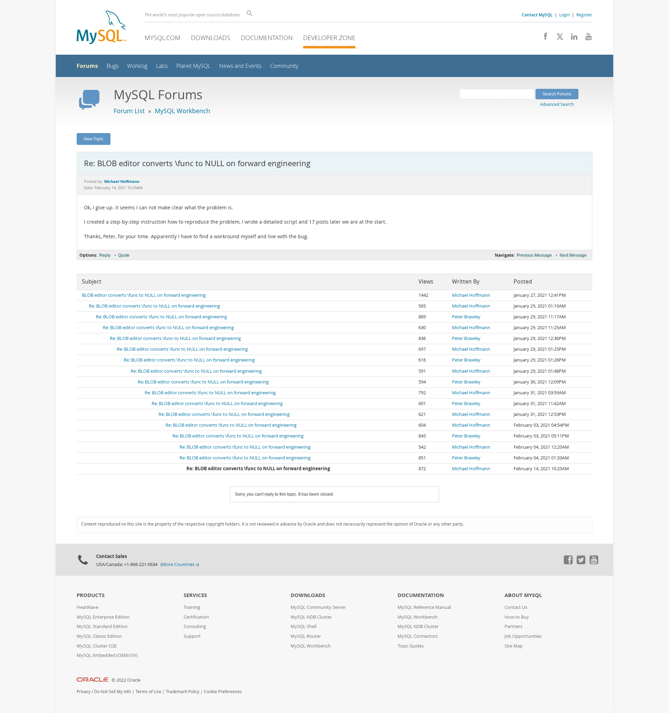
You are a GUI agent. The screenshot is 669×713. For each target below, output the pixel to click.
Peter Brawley (466, 317)
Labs (162, 66)
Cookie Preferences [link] (223, 691)
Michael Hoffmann (471, 295)
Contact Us (516, 607)
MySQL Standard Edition (102, 626)
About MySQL (523, 595)
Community (284, 66)
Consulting (195, 626)
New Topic (93, 138)
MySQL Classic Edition (99, 636)
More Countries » (180, 564)
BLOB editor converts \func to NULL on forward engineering (144, 295)
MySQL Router (306, 636)
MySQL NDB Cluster (311, 617)
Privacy (84, 691)
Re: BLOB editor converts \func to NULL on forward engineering (154, 306)
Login (564, 14)
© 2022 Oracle (126, 680)
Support (192, 636)
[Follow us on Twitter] (580, 562)
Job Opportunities (523, 636)
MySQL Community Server (318, 607)
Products (91, 595)
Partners (513, 626)
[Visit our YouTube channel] (585, 38)
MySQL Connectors (418, 636)
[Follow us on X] (557, 38)
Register (584, 14)
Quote (124, 255)
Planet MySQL (193, 66)
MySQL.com (162, 37)
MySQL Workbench (182, 111)
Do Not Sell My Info (112, 691)
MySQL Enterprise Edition (103, 617)
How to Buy (517, 617)
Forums (87, 66)
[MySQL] (101, 28)
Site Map (514, 646)
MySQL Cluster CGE (97, 646)
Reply (104, 255)
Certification (196, 617)
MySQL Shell (303, 626)
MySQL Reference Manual (424, 607)
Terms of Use (148, 691)
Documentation (267, 37)
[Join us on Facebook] (543, 38)
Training (192, 607)
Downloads (210, 37)
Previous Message (534, 255)
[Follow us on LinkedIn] (571, 38)
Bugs (112, 66)
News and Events (240, 66)
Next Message (573, 255)
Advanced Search (557, 104)
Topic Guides (411, 646)
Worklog (137, 66)
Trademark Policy (182, 691)
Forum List (129, 111)
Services (195, 595)
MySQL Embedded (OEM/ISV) (107, 655)
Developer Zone (329, 37)
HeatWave (87, 607)
